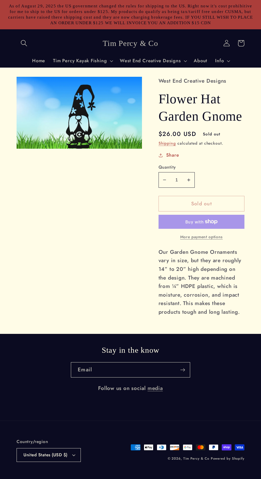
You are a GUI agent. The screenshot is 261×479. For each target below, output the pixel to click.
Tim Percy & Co (196, 458)
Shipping (167, 143)
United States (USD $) (45, 455)
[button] (24, 43)
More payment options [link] (201, 237)
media (155, 388)
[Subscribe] (182, 370)
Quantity (167, 167)
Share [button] (172, 155)
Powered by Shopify (227, 458)
